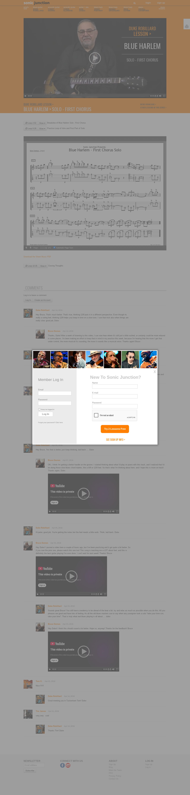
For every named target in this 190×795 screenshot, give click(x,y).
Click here (59, 422)
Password (42, 399)
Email (40, 389)
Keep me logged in (47, 409)
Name (95, 383)
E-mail (95, 392)
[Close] (155, 372)
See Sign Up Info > (115, 439)
